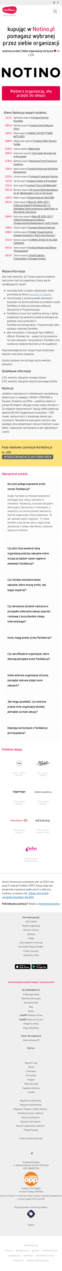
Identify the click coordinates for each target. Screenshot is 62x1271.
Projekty (31, 1079)
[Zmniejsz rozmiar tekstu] (58, 2)
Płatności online (31, 1015)
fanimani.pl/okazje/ (41, 294)
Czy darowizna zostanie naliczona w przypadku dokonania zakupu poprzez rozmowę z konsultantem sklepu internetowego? (28, 614)
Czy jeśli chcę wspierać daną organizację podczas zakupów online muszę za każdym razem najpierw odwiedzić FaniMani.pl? (28, 556)
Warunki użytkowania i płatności (30, 1125)
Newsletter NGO (31, 1002)
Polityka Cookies (31, 1130)
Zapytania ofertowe (31, 1088)
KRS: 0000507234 (31, 1168)
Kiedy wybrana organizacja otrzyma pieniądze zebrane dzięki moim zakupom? (27, 680)
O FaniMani (31, 1071)
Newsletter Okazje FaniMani (31, 946)
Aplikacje (31, 934)
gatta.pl (35, 1250)
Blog (31, 1006)
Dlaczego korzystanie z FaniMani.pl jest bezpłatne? (27, 730)
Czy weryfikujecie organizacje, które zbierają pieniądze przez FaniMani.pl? (28, 656)
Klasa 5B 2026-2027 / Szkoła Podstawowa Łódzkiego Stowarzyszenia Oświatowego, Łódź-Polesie (36, 220)
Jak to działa (31, 921)
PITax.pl (35, 1199)
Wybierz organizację (31, 925)
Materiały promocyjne (31, 998)
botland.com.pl (50, 1250)
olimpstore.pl (22, 1250)
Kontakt (31, 1092)
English (31, 1224)
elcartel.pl (28, 1255)
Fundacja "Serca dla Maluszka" (42, 185)
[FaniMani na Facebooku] (31, 1153)
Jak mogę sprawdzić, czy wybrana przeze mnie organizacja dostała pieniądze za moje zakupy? (26, 706)
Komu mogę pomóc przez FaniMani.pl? (29, 637)
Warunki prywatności (30, 1117)
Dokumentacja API (31, 1040)
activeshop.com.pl (45, 1255)
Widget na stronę (31, 1023)
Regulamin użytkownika (30, 1100)
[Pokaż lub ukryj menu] (55, 11)
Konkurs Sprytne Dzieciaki (31, 1138)
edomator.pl (14, 1255)
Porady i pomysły (31, 951)
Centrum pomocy (31, 929)
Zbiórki (31, 1011)
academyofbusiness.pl (38, 1260)
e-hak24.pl (18, 1260)
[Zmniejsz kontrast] (54, 2)
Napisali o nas (31, 1062)
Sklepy (31, 938)
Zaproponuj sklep (31, 955)
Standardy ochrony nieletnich (30, 1113)
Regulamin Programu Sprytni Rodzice (30, 1109)
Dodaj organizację (31, 994)
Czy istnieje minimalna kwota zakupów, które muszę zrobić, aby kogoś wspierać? (26, 584)
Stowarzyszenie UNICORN (40, 197)
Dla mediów (31, 1075)
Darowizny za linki (31, 1019)
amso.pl (9, 1250)
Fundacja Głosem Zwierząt (42, 227)
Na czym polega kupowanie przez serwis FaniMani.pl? (26, 486)
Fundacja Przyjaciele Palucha (43, 176)
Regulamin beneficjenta (30, 1104)
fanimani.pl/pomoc (49, 903)
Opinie (31, 1067)
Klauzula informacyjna (30, 1121)
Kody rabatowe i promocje (31, 942)
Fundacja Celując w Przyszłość (42, 180)
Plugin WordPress (31, 1027)
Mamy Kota (34, 148)
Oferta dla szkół (31, 1083)
